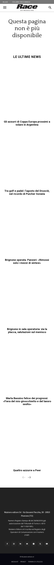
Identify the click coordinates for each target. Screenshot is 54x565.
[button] (4, 7)
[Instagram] (13, 544)
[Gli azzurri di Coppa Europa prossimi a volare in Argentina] (27, 90)
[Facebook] (7, 544)
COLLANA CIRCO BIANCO (21, 2)
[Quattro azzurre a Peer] (27, 438)
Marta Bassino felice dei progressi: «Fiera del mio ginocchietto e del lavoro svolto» (27, 401)
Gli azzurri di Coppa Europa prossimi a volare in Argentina (27, 123)
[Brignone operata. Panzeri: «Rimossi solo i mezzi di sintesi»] (27, 228)
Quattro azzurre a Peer (27, 470)
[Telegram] (33, 544)
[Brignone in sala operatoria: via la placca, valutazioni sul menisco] (27, 297)
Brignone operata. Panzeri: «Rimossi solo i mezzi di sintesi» (27, 261)
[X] (40, 544)
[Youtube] (46, 544)
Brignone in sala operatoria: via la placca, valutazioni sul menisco (27, 330)
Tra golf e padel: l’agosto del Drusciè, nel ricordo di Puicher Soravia (27, 192)
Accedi (5, 2)
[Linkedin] (20, 544)
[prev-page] (24, 477)
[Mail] (27, 544)
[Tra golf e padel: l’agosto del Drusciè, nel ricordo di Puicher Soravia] (27, 159)
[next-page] (29, 477)
